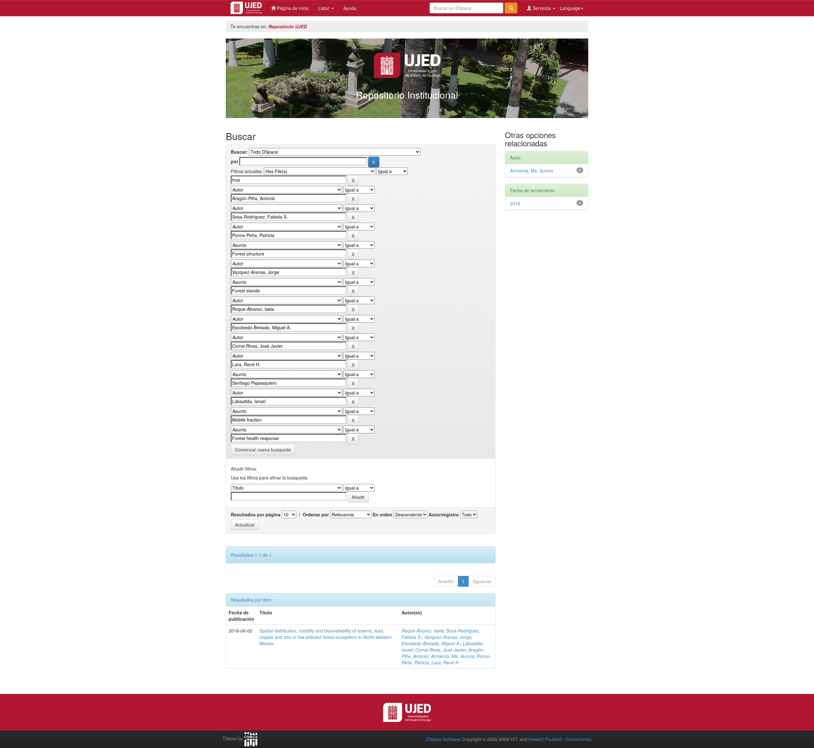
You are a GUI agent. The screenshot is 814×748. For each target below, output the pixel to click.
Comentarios (578, 739)
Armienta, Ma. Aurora (452, 656)
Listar (324, 8)
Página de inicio (292, 8)
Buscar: (239, 152)
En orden (382, 514)
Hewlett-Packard (545, 739)
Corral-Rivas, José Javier (440, 650)
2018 (515, 203)
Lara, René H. (445, 662)
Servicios (541, 8)
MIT (514, 739)
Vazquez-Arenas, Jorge (447, 637)
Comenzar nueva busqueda (263, 449)
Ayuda (349, 8)
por (234, 161)
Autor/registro (444, 514)
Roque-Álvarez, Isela (423, 630)
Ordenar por (316, 514)
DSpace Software (443, 739)
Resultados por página (255, 514)
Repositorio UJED (287, 26)
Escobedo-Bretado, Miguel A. (431, 643)
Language (570, 8)
